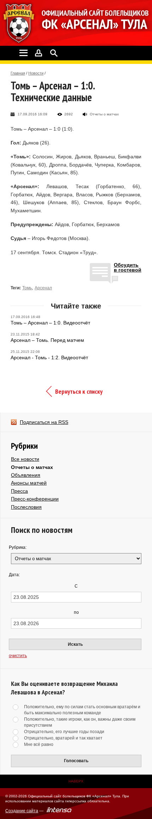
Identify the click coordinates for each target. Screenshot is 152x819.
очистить (18, 655)
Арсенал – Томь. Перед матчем (47, 340)
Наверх (76, 781)
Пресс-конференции (35, 499)
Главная (18, 73)
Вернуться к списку (79, 391)
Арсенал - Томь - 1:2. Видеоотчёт (49, 357)
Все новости (25, 459)
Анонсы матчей (29, 483)
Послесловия (26, 507)
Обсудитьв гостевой (127, 267)
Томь (27, 287)
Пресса (19, 491)
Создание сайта (21, 810)
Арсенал (43, 287)
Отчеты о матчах (32, 467)
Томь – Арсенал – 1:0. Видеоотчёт (50, 323)
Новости (35, 73)
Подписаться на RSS (44, 422)
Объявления (25, 475)
